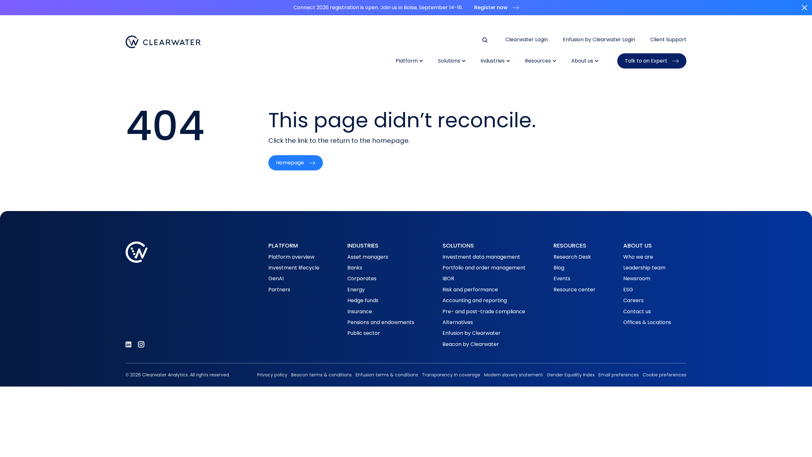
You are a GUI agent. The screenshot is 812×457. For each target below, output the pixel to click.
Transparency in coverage (451, 375)
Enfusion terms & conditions (387, 375)
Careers (633, 300)
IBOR (448, 278)
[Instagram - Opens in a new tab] (141, 344)
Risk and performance (470, 289)
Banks (354, 267)
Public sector (363, 333)
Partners (279, 289)
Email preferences (619, 375)
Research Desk (572, 257)
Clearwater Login (526, 39)
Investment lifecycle (293, 267)
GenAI (276, 278)
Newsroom (636, 278)
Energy (356, 289)
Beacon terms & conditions (321, 375)
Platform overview (291, 257)
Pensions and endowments (380, 322)
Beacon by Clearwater (470, 344)
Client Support (668, 39)
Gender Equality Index (571, 375)
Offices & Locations (647, 322)
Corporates (362, 278)
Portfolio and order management (484, 267)
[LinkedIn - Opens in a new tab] (128, 344)
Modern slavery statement (513, 375)
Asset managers (367, 257)
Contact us (637, 311)
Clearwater (163, 42)
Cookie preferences (664, 375)
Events (561, 278)
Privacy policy (272, 375)
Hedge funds (362, 300)
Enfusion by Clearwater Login (599, 39)
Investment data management (481, 257)
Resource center (574, 289)
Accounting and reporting (474, 300)
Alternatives (457, 322)
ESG (628, 289)
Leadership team (644, 267)
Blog (558, 267)
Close (804, 8)
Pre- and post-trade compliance (483, 311)
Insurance (359, 311)
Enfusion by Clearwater (471, 333)
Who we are (638, 257)
